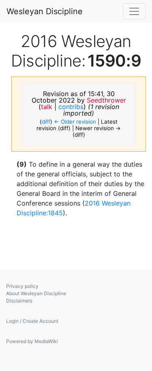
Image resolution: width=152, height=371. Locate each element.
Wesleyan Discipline (44, 11)
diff (46, 121)
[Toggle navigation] (134, 11)
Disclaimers (19, 301)
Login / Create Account (32, 321)
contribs (70, 107)
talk (46, 107)
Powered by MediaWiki (32, 341)
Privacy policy (22, 286)
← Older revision (75, 121)
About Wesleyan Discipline (36, 293)
